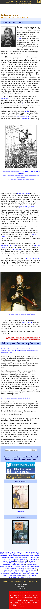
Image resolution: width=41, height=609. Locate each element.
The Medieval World (21, 561)
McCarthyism (6, 565)
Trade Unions (25, 566)
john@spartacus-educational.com (27, 338)
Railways (17, 566)
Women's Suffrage (31, 565)
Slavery (14, 565)
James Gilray (29, 171)
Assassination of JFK (33, 554)
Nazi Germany (32, 561)
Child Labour (21, 565)
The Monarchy (20, 557)
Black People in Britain (8, 557)
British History (35, 552)
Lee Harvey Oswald (25, 577)
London (19, 38)
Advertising (21, 586)
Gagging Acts (17, 249)
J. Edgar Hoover (31, 572)
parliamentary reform (26, 207)
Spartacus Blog (30, 568)
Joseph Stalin (34, 573)
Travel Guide (21, 568)
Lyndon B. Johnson (31, 570)
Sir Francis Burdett (23, 117)
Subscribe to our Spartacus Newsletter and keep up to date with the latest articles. (21, 458)
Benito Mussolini (18, 575)
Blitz (27, 557)
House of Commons (28, 104)
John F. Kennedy (19, 570)
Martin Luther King (15, 573)
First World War (4, 552)
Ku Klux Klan (5, 573)
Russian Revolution (10, 568)
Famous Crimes (34, 556)
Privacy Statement (21, 584)
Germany (11, 561)
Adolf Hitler (25, 573)
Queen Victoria (20, 572)
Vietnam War (4, 554)
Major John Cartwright (8, 245)
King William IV (27, 322)
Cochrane (20, 511)
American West (24, 556)
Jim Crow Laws (7, 575)
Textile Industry (35, 566)
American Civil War (6, 563)
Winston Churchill (8, 570)
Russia (5, 561)
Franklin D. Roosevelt (30, 575)
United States (34, 557)
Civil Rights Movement (31, 563)
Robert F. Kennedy (9, 572)
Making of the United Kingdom (29, 559)
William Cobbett (6, 98)
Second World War (16, 552)
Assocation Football (6, 556)
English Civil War (13, 559)
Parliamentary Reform (6, 566)
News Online (21, 588)
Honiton (3, 59)
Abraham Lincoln (14, 577)
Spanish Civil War (19, 563)
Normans (16, 556)
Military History (14, 554)
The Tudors (26, 552)
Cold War (4, 559)
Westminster (26, 119)
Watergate (23, 554)
